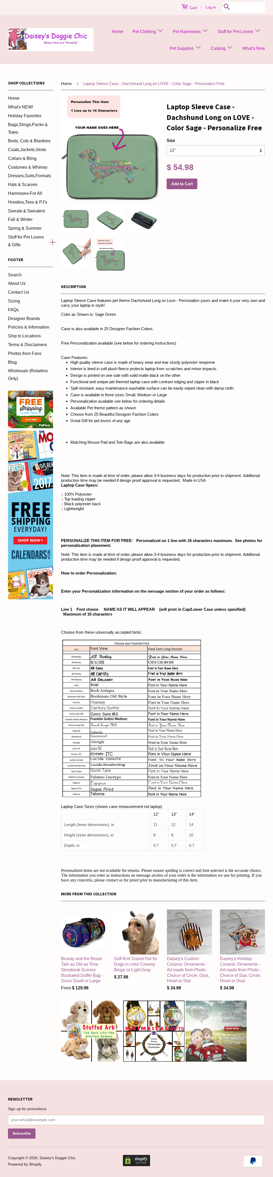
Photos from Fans (24, 353)
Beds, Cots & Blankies (29, 141)
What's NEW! (20, 107)
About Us (17, 283)
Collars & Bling (22, 158)
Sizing (14, 301)
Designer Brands (24, 318)
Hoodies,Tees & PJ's (27, 202)
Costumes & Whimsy (27, 167)
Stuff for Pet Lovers (236, 31)
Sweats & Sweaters (26, 211)
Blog (12, 362)
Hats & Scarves (22, 184)
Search (15, 275)
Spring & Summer (25, 228)
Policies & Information (28, 327)
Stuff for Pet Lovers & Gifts (26, 241)
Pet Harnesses (187, 31)
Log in (211, 7)
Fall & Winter (20, 219)
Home (117, 31)
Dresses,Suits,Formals (29, 175)
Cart (193, 8)
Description (73, 286)
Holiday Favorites (24, 116)
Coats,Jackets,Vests (27, 149)
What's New (253, 48)
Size (171, 140)
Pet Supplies (182, 48)
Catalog (219, 48)
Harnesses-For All (25, 193)
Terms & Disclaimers (27, 344)
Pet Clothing (145, 31)
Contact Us (18, 292)
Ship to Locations (24, 336)
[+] (50, 241)
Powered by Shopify (25, 1164)
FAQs (13, 310)
